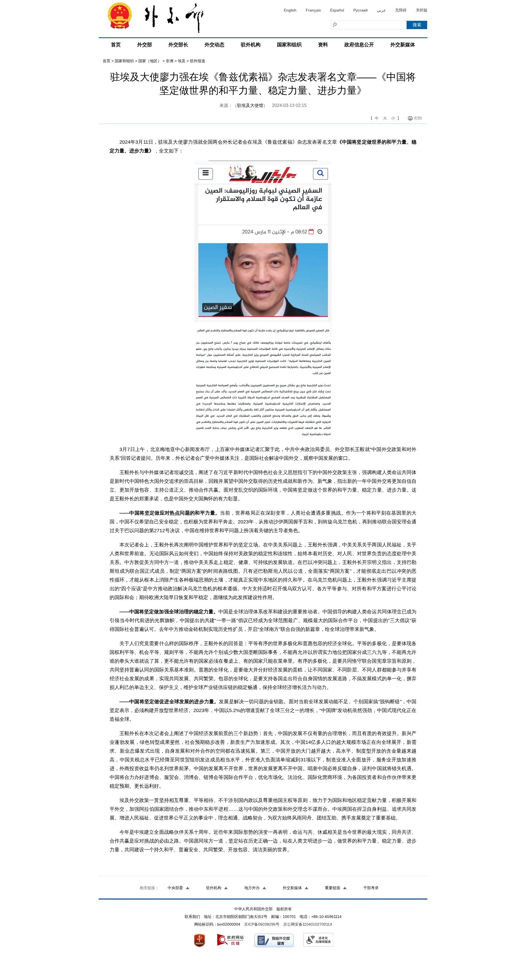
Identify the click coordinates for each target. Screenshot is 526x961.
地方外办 (252, 888)
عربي (381, 10)
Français (313, 10)
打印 (418, 118)
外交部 (144, 44)
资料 (323, 44)
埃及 (181, 61)
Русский (360, 10)
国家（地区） (149, 61)
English (290, 10)
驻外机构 (251, 44)
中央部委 (175, 888)
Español (337, 10)
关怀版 (421, 10)
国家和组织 (289, 44)
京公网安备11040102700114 (307, 924)
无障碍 (401, 10)
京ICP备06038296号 (261, 924)
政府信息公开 (359, 44)
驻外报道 (197, 61)
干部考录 (371, 888)
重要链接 (332, 888)
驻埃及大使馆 (250, 105)
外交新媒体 (402, 44)
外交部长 (178, 44)
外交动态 (214, 44)
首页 (116, 44)
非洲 (169, 61)
